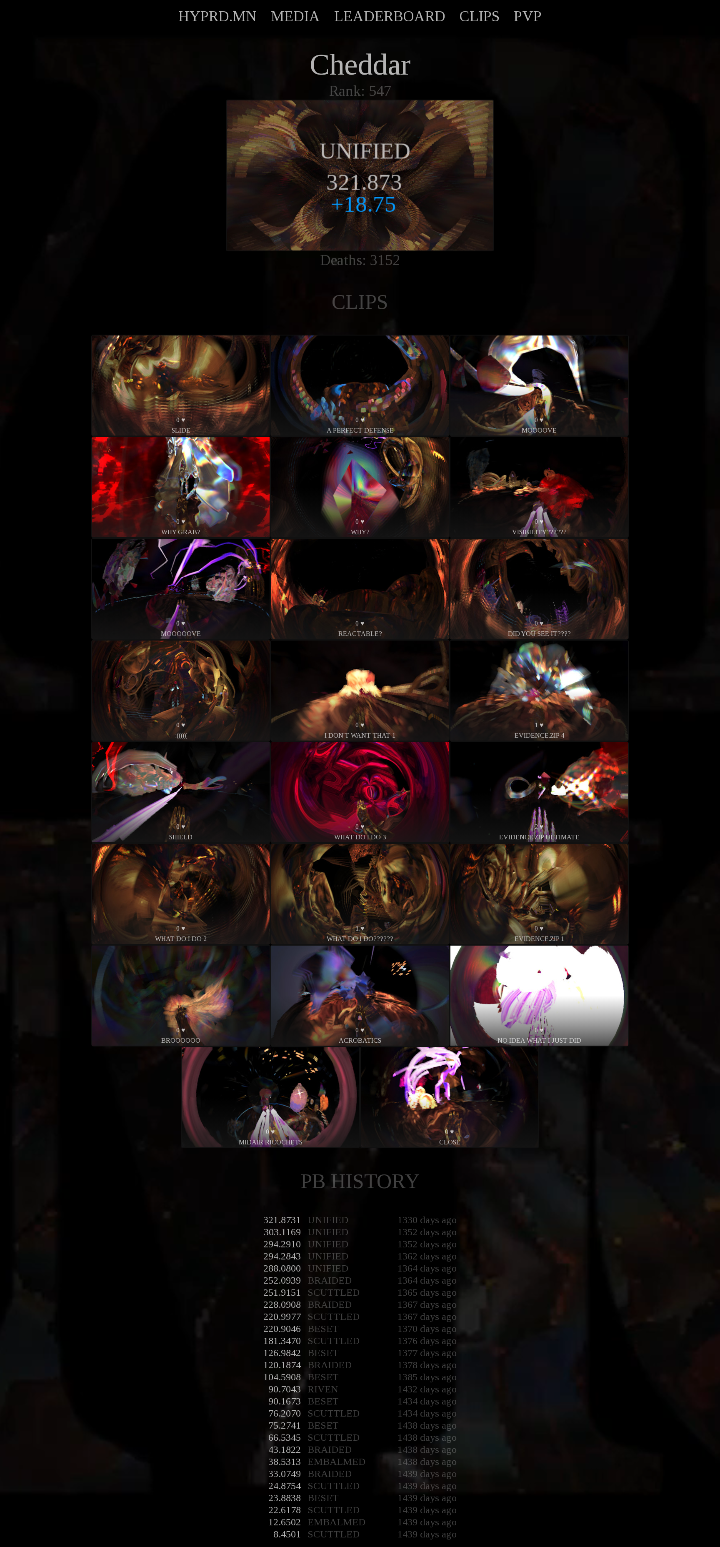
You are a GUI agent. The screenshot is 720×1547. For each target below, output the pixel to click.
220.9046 (282, 1328)
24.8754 (284, 1485)
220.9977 (282, 1316)
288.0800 (282, 1268)
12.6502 (284, 1522)
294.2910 (282, 1244)
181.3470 (282, 1340)
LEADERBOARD (389, 16)
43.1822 (284, 1449)
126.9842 (282, 1352)
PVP (528, 16)
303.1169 (282, 1232)
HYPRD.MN (217, 16)
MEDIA (295, 16)
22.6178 (284, 1509)
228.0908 (282, 1304)
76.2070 (284, 1413)
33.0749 (284, 1473)
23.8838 (284, 1497)
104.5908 (282, 1377)
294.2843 (282, 1256)
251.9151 (282, 1292)
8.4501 (287, 1534)
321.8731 (282, 1219)
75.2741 (284, 1425)
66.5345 (284, 1437)
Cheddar (360, 64)
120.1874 (282, 1364)
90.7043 (284, 1389)
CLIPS (480, 16)
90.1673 (284, 1401)
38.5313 (284, 1461)
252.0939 (282, 1280)
